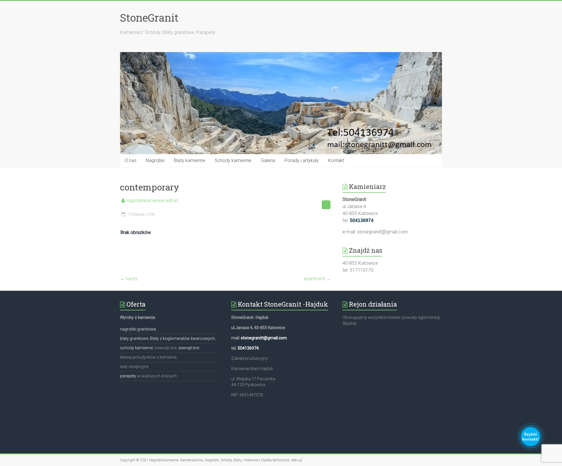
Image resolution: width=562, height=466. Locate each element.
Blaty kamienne (189, 160)
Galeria (268, 160)
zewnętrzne (188, 347)
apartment (317, 278)
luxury (129, 278)
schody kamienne (136, 347)
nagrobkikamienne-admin (152, 200)
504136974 (248, 348)
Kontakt (336, 160)
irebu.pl (296, 460)
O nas (130, 160)
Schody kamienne (233, 160)
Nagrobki (155, 160)
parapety (128, 376)
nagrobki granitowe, (138, 329)
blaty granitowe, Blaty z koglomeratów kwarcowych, (168, 338)
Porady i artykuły (302, 160)
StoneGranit (149, 18)
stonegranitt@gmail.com (264, 338)
